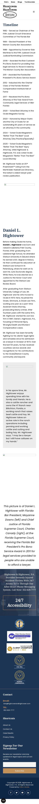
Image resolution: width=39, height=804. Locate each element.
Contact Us (7, 729)
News (13, 2)
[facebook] (10, 792)
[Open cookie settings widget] (3, 800)
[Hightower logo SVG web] (10, 6)
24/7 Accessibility (20, 603)
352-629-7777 (29, 590)
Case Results (8, 733)
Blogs (20, 2)
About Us (6, 725)
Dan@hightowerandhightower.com (17, 704)
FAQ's (6, 2)
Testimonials (30, 2)
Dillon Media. (25, 787)
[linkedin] (28, 792)
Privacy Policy (8, 737)
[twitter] (16, 792)
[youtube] (22, 792)
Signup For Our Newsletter (13, 747)
